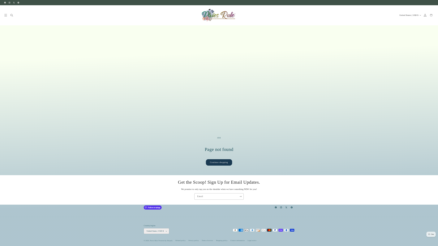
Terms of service (207, 240)
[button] (6, 15)
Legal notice (252, 240)
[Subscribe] (240, 196)
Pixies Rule (154, 240)
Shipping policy (222, 240)
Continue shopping (219, 162)
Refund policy (181, 240)
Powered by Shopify (166, 240)
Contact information (237, 240)
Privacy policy (194, 240)
